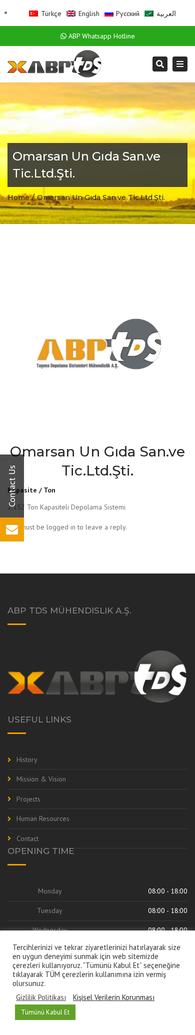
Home (19, 197)
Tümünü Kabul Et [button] (45, 1012)
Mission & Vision (41, 779)
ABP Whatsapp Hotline (100, 36)
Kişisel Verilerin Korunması (113, 997)
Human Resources (43, 818)
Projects (28, 799)
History (27, 759)
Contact (27, 838)
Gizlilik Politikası (41, 997)
